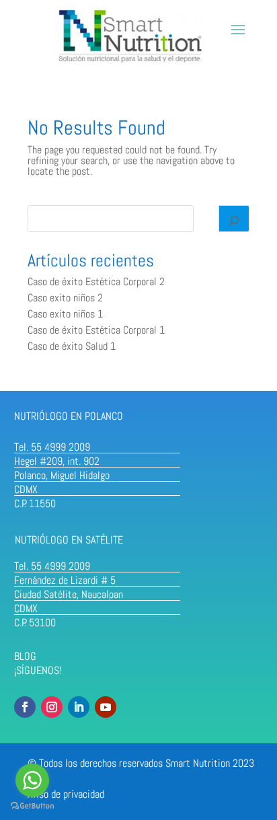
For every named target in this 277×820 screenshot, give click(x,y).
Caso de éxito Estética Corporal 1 (96, 330)
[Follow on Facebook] (25, 707)
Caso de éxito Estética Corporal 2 (96, 281)
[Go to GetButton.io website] (32, 806)
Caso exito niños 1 (65, 314)
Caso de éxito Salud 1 (72, 346)
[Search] (234, 218)
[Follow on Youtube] (105, 707)
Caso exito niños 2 (65, 298)
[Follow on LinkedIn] (78, 707)
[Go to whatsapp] (32, 780)
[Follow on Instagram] (52, 707)
